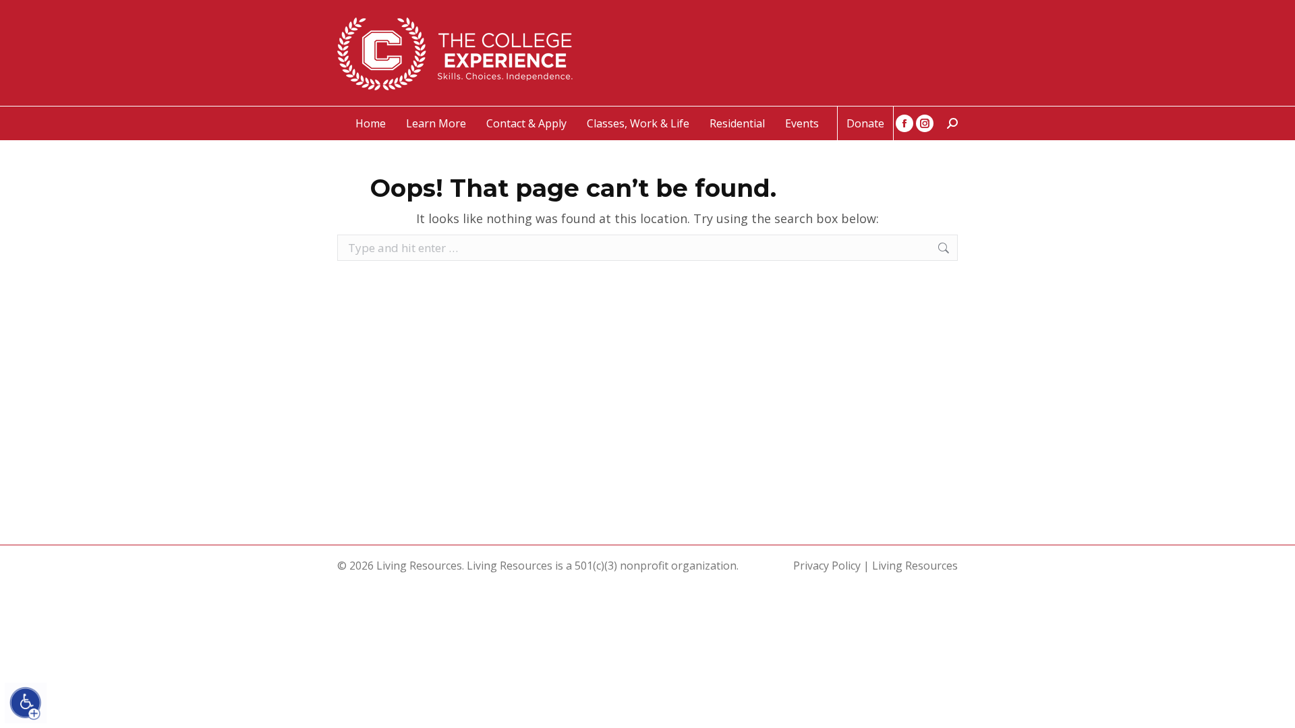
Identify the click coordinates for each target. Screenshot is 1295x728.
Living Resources (915, 565)
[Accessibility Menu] (26, 703)
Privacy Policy (827, 565)
